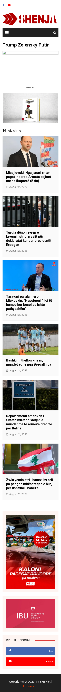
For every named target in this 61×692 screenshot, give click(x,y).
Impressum (30, 686)
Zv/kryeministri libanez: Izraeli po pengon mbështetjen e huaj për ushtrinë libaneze (29, 484)
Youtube (9, 5)
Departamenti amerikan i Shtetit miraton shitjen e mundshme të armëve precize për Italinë (29, 422)
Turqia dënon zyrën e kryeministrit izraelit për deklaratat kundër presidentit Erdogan (28, 238)
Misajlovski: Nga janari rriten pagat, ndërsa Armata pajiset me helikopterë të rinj (28, 177)
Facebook (3, 5)
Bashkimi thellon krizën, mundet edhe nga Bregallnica (28, 362)
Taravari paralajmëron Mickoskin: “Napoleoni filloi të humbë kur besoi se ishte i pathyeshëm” (29, 302)
